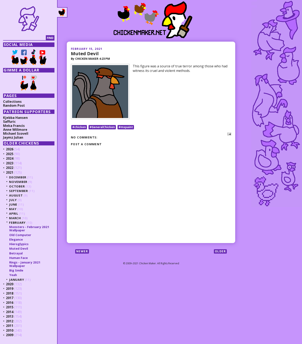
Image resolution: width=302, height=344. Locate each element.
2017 (9, 298)
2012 (9, 321)
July (13, 200)
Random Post (14, 105)
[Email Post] (228, 133)
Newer (82, 251)
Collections (12, 101)
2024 (9, 158)
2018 (9, 293)
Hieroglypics (19, 244)
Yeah (13, 275)
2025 (9, 154)
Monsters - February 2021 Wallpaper (29, 228)
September (18, 191)
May (12, 209)
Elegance (16, 239)
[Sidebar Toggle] (62, 12)
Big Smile (16, 270)
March (15, 218)
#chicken (79, 127)
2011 (9, 326)
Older (220, 251)
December (17, 177)
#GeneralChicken (102, 127)
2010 (9, 330)
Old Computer (20, 235)
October (17, 186)
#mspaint (126, 127)
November (18, 182)
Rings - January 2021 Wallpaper (24, 264)
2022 (9, 168)
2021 (9, 172)
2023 (9, 163)
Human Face (18, 258)
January (16, 279)
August (16, 195)
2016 (9, 303)
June (13, 204)
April (13, 213)
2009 (9, 335)
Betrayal (16, 253)
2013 (9, 316)
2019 (9, 289)
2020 (9, 284)
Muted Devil (85, 53)
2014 (9, 312)
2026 (9, 149)
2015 (9, 307)
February (17, 222)
